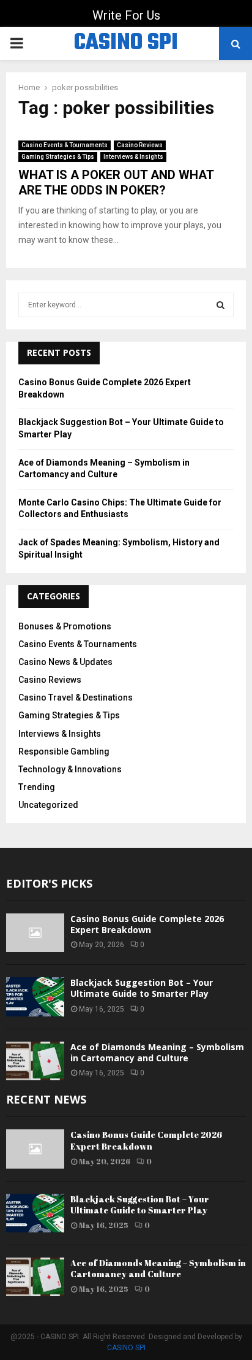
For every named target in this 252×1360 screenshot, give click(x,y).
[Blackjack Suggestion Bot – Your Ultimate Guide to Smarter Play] (35, 996)
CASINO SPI (126, 43)
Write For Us (126, 15)
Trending (36, 787)
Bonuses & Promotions (64, 626)
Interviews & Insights (133, 156)
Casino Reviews (140, 145)
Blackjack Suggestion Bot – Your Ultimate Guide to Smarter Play (141, 988)
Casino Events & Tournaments (64, 145)
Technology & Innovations (70, 769)
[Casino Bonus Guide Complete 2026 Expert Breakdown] (35, 932)
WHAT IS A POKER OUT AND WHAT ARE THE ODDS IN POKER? (115, 182)
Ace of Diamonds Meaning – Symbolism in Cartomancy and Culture (157, 1052)
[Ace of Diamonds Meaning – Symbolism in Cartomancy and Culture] (35, 1061)
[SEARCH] (220, 305)
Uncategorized (48, 805)
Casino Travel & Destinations (75, 697)
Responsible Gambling (63, 751)
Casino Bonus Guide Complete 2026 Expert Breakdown (147, 924)
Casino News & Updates (65, 662)
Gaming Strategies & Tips (57, 156)
